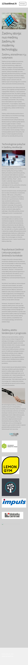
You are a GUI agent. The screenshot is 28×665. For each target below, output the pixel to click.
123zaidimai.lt (9, 3)
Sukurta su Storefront (7, 656)
